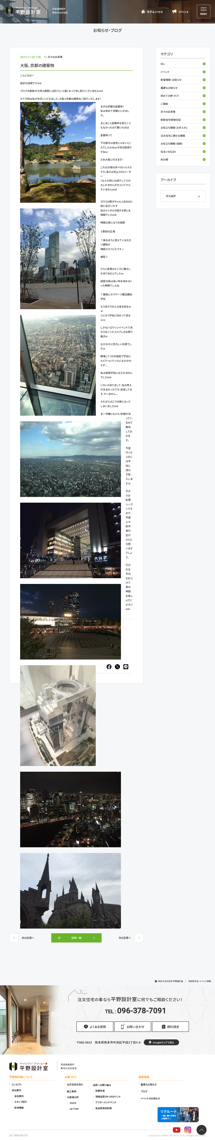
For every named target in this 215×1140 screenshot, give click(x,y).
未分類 (164, 159)
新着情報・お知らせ (171, 79)
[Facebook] (109, 667)
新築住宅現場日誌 (171, 119)
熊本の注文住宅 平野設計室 (170, 981)
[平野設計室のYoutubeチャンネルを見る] (176, 1130)
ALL (163, 63)
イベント (165, 72)
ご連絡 (164, 103)
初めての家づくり (170, 95)
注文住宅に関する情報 (173, 135)
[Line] (125, 667)
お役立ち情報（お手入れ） (174, 127)
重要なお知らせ (169, 88)
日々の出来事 (168, 111)
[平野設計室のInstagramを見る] (187, 1130)
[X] (117, 667)
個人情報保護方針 (18, 1135)
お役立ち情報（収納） (172, 143)
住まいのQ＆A (168, 151)
